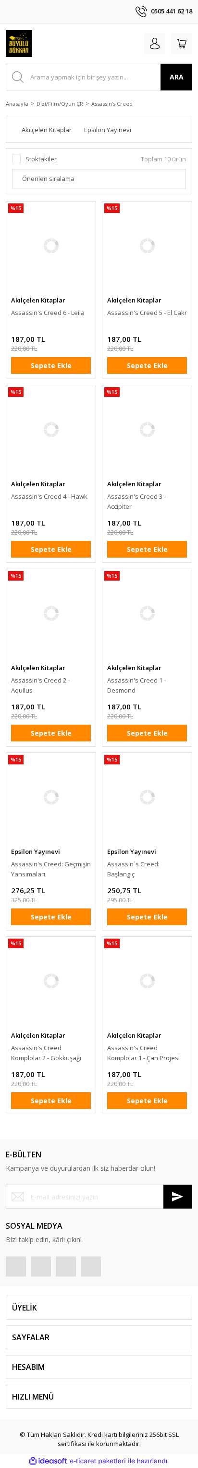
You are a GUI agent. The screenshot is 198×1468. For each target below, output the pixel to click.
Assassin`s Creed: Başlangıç (133, 869)
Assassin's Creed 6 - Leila (48, 312)
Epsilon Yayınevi (35, 851)
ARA (177, 76)
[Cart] (181, 43)
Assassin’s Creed (112, 103)
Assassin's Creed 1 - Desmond (136, 685)
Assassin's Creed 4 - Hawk (49, 496)
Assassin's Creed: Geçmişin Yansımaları (51, 869)
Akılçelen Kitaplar (38, 300)
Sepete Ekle (51, 365)
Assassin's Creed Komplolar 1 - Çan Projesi (143, 1052)
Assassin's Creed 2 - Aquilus (40, 685)
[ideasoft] (48, 1461)
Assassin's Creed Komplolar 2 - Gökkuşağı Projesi (46, 1053)
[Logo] (19, 43)
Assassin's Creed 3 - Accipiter (136, 501)
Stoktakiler (41, 159)
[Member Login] (154, 43)
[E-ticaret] (98, 1461)
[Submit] (177, 1197)
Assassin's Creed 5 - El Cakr (147, 312)
